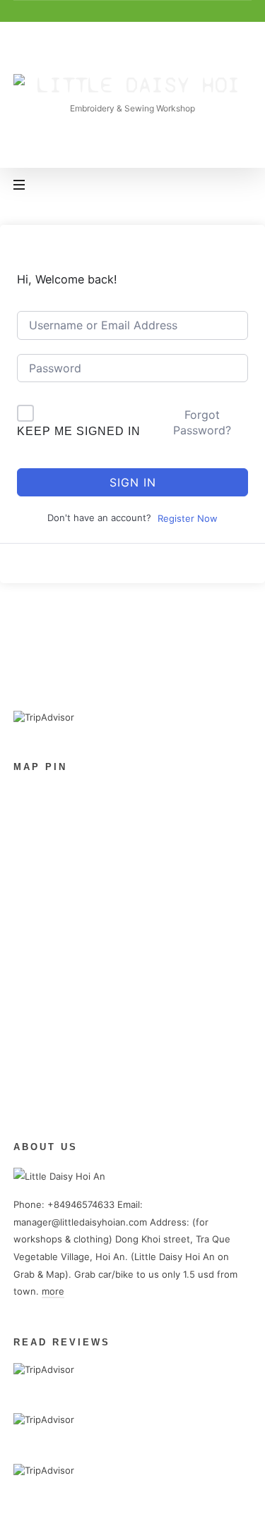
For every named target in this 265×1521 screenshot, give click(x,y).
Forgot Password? (202, 422)
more (53, 1291)
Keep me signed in (79, 431)
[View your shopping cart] (238, 186)
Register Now (188, 518)
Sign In (133, 482)
